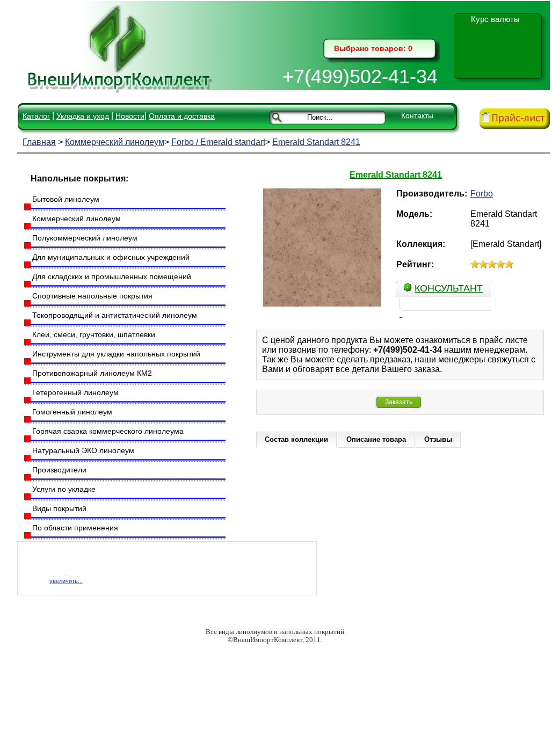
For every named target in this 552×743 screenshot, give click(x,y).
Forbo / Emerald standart (218, 142)
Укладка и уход (82, 116)
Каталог (36, 116)
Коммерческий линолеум (114, 142)
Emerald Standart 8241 (316, 142)
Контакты (417, 115)
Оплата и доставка (182, 116)
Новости (129, 116)
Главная (39, 142)
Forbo (481, 193)
